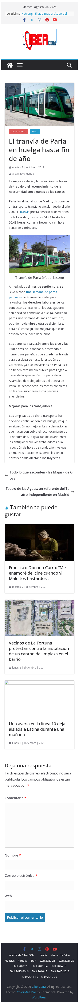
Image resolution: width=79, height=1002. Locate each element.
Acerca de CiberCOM (21, 955)
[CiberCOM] (10, 65)
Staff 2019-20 (49, 977)
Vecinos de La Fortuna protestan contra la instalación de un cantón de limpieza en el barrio (39, 651)
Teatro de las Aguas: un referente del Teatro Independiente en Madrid (37, 491)
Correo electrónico (21, 875)
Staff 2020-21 (47, 960)
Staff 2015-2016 (19, 971)
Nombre (13, 855)
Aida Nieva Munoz (23, 173)
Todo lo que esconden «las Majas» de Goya (41, 475)
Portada (23, 960)
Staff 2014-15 (58, 966)
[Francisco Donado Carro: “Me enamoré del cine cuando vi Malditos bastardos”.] (40, 527)
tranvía (24, 212)
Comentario (15, 798)
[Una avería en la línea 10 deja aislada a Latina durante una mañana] (40, 683)
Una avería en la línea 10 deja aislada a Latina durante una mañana (37, 729)
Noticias (10, 960)
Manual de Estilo (60, 955)
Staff (33, 960)
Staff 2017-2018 (60, 971)
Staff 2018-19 (30, 977)
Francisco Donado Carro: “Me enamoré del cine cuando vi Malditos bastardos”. (37, 573)
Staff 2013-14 (39, 966)
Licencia (42, 955)
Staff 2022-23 (20, 966)
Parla (35, 131)
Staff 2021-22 (66, 960)
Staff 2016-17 (39, 971)
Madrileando (18, 131)
